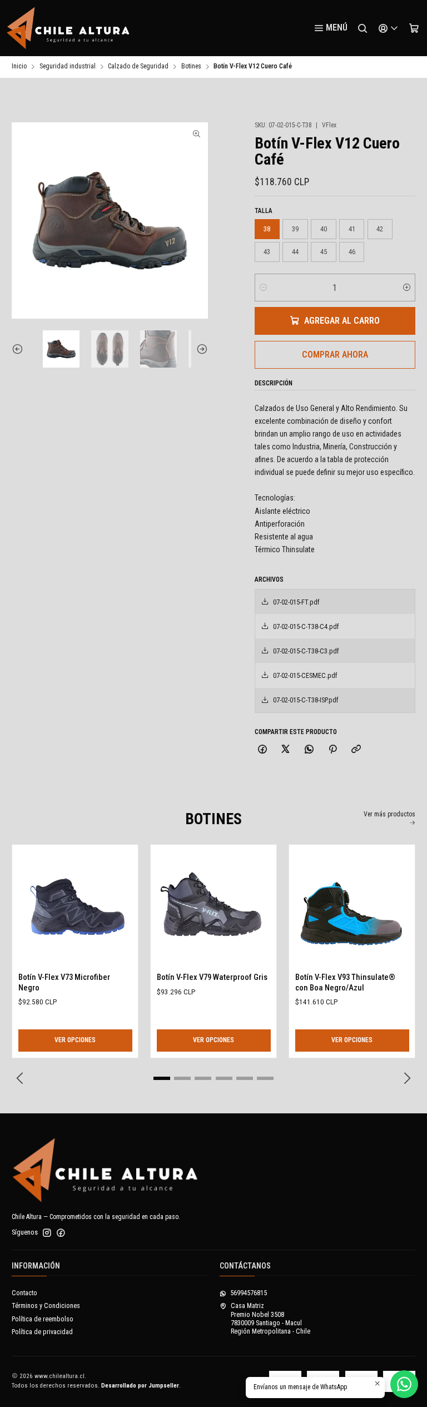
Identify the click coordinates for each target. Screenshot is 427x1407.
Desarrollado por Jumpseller (140, 1385)
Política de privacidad (42, 1332)
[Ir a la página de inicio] (68, 28)
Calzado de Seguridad (138, 66)
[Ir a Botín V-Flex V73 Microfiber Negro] (75, 907)
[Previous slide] (20, 349)
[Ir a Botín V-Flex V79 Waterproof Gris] (214, 907)
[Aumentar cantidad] (407, 287)
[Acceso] (388, 28)
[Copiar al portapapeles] (356, 750)
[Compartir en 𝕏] (285, 750)
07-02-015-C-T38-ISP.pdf (306, 700)
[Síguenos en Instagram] (47, 1233)
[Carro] (413, 28)
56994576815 (248, 1293)
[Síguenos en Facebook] (61, 1233)
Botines (191, 66)
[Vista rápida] (29, 904)
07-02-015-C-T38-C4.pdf (306, 626)
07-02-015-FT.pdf (296, 602)
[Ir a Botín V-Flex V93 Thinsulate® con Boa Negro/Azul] (352, 907)
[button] (161, 1078)
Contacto (24, 1293)
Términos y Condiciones (46, 1306)
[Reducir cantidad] (263, 287)
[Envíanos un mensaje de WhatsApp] (404, 1384)
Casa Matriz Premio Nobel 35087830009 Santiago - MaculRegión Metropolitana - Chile (270, 1318)
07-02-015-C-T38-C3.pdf (306, 651)
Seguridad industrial (67, 66)
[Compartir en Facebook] (263, 750)
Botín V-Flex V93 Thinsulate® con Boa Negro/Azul (345, 982)
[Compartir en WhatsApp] (309, 750)
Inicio (19, 66)
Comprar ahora (335, 354)
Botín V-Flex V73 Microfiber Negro (64, 982)
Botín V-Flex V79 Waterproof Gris (212, 977)
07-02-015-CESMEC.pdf (305, 675)
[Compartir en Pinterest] (332, 750)
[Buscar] (362, 28)
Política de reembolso (42, 1319)
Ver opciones (75, 1040)
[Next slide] (199, 349)
